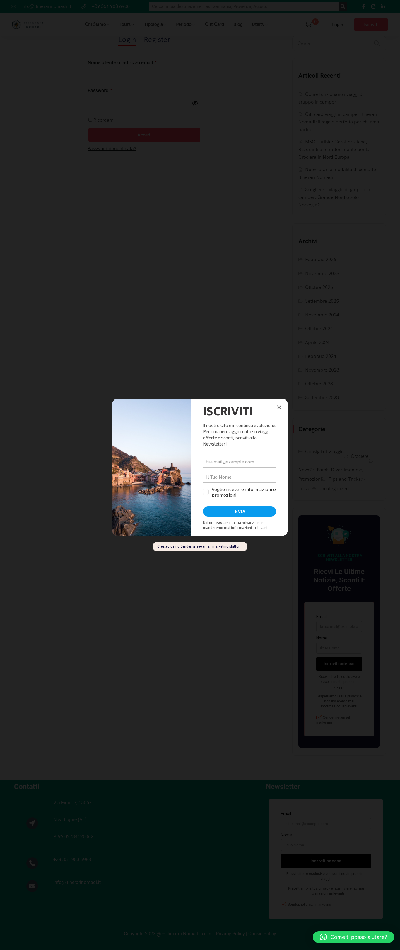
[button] (353, 937)
